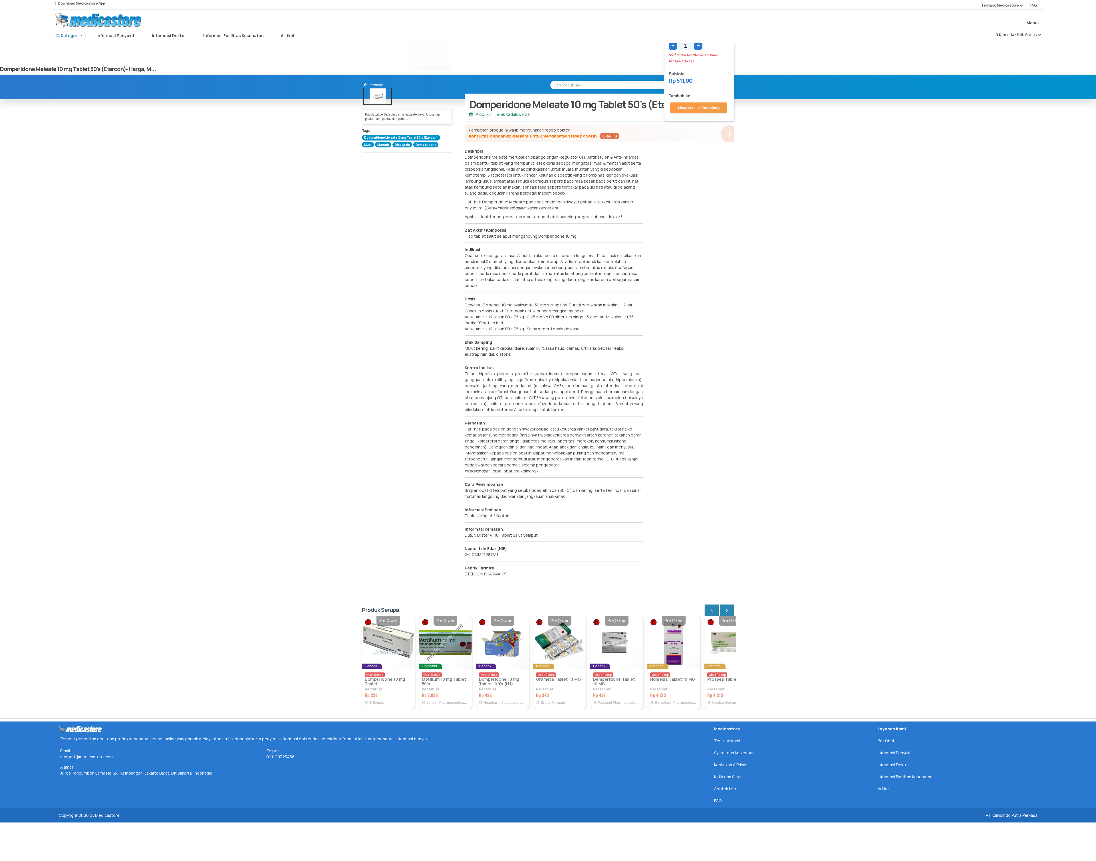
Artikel (287, 35)
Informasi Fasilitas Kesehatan (233, 35)
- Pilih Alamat (1026, 34)
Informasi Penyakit (115, 35)
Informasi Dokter (169, 35)
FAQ (1033, 5)
